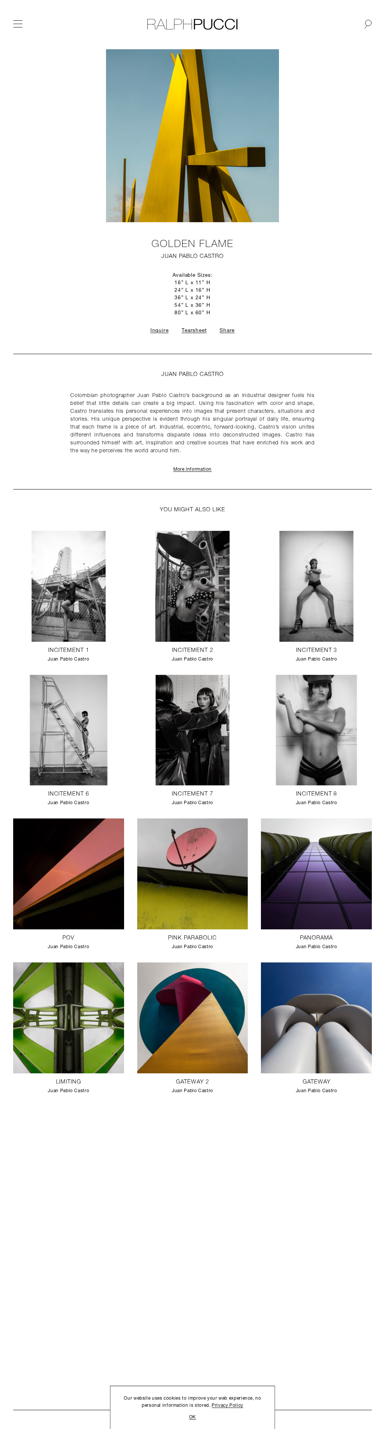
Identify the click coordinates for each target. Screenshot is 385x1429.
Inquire (159, 330)
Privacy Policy (227, 1405)
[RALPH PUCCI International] (192, 24)
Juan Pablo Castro (192, 256)
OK (192, 1417)
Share (227, 330)
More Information (192, 469)
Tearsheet (194, 330)
